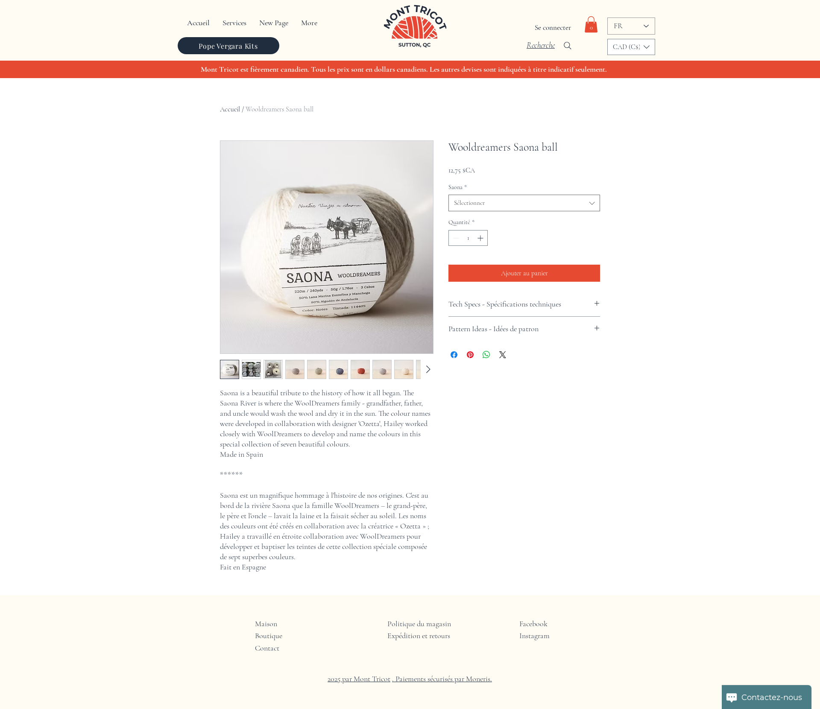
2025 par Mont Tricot (359, 678)
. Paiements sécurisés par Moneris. (442, 678)
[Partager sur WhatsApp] (486, 355)
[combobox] (524, 203)
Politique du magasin (419, 623)
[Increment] (481, 237)
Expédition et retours (418, 635)
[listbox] (631, 47)
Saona (457, 187)
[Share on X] (503, 355)
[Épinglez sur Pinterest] (470, 355)
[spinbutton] (468, 237)
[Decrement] (455, 237)
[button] (591, 24)
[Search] (568, 46)
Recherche (541, 45)
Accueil (230, 109)
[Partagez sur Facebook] (454, 355)
